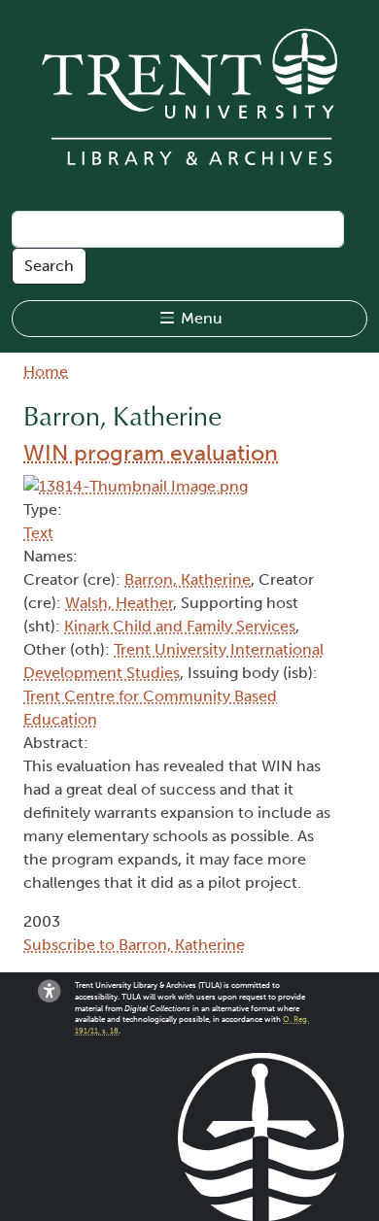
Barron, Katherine (187, 579)
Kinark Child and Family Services (179, 626)
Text (38, 533)
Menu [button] (200, 318)
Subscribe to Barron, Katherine (134, 944)
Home (45, 371)
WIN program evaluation (150, 452)
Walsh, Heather (119, 603)
